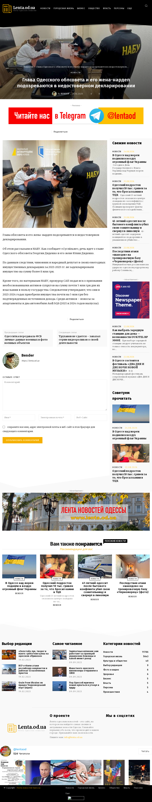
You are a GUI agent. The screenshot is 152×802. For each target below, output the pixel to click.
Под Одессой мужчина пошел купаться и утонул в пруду (84, 685)
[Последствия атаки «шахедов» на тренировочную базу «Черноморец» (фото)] (133, 566)
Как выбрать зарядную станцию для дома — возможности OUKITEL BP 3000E (130, 335)
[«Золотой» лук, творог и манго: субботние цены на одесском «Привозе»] (9, 655)
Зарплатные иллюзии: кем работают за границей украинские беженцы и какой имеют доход (83, 655)
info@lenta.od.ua (73, 737)
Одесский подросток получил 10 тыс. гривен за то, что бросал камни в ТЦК (129, 190)
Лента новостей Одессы (28, 788)
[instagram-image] (12, 772)
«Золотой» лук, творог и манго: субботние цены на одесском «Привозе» (34, 653)
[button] (146, 5)
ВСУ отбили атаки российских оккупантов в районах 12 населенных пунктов (33, 669)
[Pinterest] (95, 131)
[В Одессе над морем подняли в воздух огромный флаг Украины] (130, 414)
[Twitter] (146, 20)
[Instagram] (135, 20)
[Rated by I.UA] (76, 799)
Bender (65, 94)
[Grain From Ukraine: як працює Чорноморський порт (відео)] (9, 686)
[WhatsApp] (104, 131)
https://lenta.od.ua (30, 361)
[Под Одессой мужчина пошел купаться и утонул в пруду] (59, 686)
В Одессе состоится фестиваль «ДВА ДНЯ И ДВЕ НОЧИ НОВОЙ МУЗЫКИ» (128, 365)
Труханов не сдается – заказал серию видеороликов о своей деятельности (79, 340)
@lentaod (19, 749)
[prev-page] (71, 614)
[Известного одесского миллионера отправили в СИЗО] (59, 672)
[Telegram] (140, 20)
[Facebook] (129, 20)
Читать (145, 751)
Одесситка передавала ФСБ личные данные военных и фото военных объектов (26, 340)
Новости (28, 66)
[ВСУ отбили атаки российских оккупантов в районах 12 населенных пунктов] (9, 669)
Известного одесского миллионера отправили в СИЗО (83, 670)
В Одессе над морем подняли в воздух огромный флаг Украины (129, 159)
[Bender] (55, 93)
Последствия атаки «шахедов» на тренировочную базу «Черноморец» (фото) (127, 256)
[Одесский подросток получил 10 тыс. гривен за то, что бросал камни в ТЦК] (130, 453)
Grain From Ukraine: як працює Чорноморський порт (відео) (32, 685)
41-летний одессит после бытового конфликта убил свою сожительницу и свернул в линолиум (130, 226)
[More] (103, 319)
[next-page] (79, 614)
